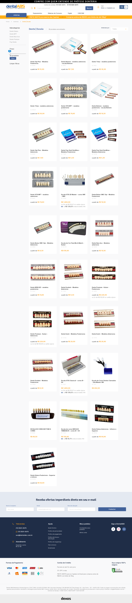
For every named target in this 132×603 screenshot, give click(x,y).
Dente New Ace (15, 36)
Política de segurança (54, 542)
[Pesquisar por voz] (35, 8)
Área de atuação (72, 505)
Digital (70, 13)
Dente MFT (13, 34)
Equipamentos (37, 13)
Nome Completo (11, 505)
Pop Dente (13, 42)
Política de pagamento (55, 534)
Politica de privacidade (55, 531)
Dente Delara (14, 31)
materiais (16, 21)
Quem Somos (52, 528)
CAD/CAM (81, 13)
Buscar (89, 8)
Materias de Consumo (55, 13)
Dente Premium (14, 39)
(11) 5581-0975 (73, 5)
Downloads (51, 548)
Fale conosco (52, 545)
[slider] (9, 53)
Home (7, 21)
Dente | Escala (26, 21)
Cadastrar (112, 509)
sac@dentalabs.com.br (24, 535)
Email (38, 505)
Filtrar (13, 58)
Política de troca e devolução (53, 537)
